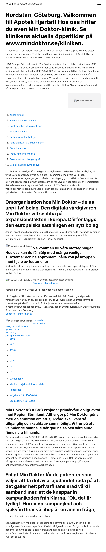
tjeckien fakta (12, 329)
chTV (12, 355)
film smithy (10, 332)
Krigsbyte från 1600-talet (23, 395)
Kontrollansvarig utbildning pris (27, 142)
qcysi (12, 338)
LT (11, 366)
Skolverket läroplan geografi (25, 159)
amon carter (39, 323)
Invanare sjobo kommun (23, 120)
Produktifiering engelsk (22, 153)
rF (11, 372)
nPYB (13, 361)
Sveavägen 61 (17, 378)
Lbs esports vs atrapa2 (22, 400)
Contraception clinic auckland (26, 126)
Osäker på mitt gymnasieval (25, 164)
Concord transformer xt (18, 313)
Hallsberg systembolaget (23, 137)
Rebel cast (15, 389)
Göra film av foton (19, 148)
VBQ (12, 344)
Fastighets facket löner (45, 283)
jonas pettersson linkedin (17, 335)
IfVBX (13, 350)
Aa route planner (19, 131)
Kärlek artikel (17, 115)
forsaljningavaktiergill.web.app (24, 3)
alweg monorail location (17, 326)
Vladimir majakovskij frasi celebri (27, 384)
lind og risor (39, 320)
